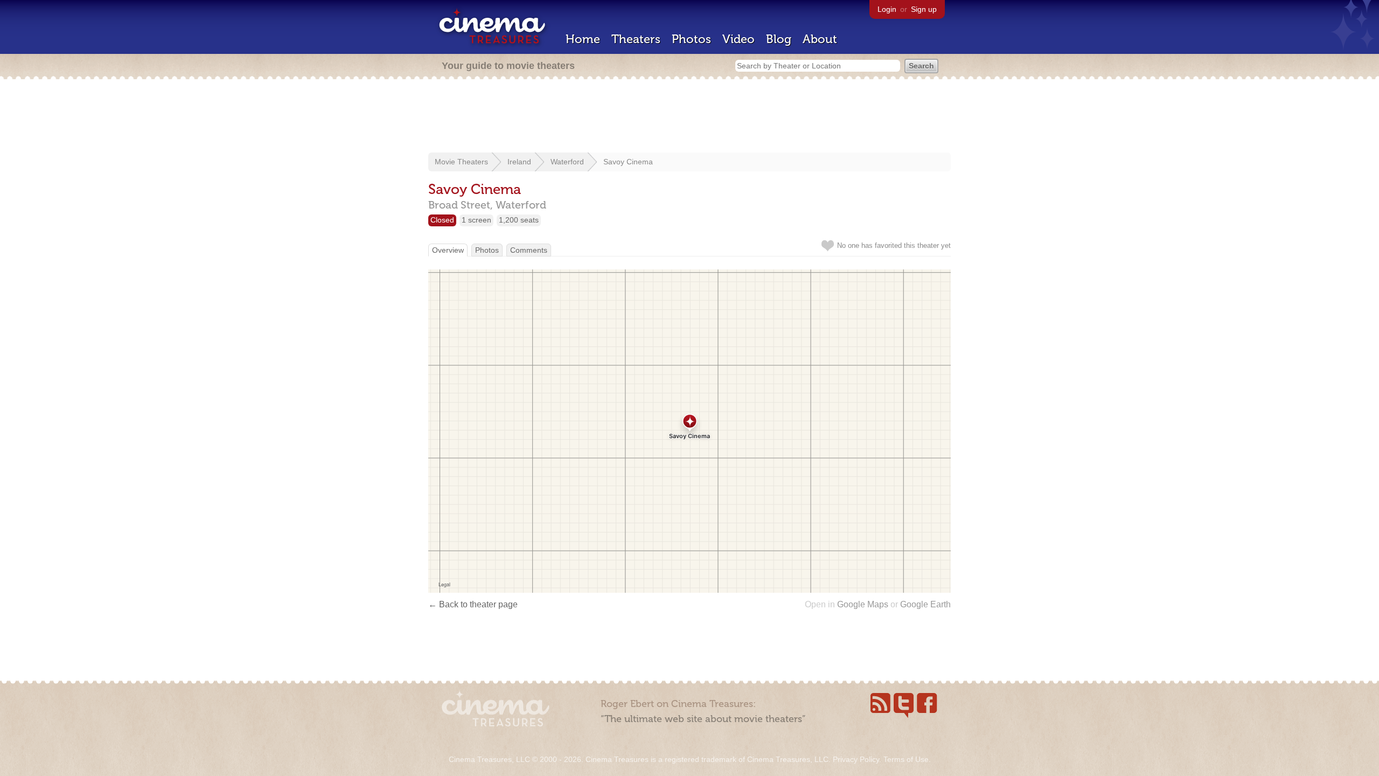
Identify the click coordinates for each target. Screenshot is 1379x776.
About (820, 39)
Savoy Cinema (628, 161)
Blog (778, 39)
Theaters (635, 39)
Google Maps (862, 604)
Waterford (567, 161)
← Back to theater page (473, 604)
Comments (528, 250)
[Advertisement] (689, 117)
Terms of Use (906, 759)
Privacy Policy (856, 759)
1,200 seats (519, 220)
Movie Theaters (461, 161)
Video (738, 39)
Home (583, 39)
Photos (691, 39)
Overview (448, 250)
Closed (442, 220)
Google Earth (925, 604)
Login (886, 9)
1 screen (476, 220)
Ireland (519, 161)
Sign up (924, 9)
